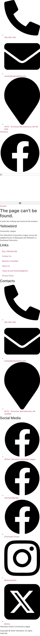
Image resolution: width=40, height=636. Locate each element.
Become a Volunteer (10, 261)
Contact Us (6, 256)
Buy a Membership (9, 251)
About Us (6, 266)
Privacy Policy (8, 276)
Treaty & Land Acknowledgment (15, 271)
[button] (20, 203)
